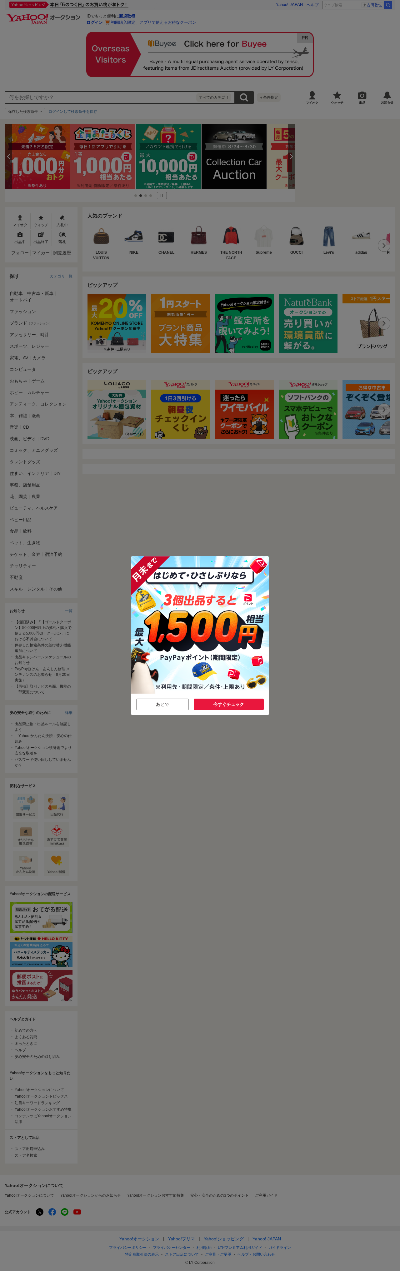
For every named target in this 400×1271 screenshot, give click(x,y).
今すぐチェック (228, 704)
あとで (162, 704)
